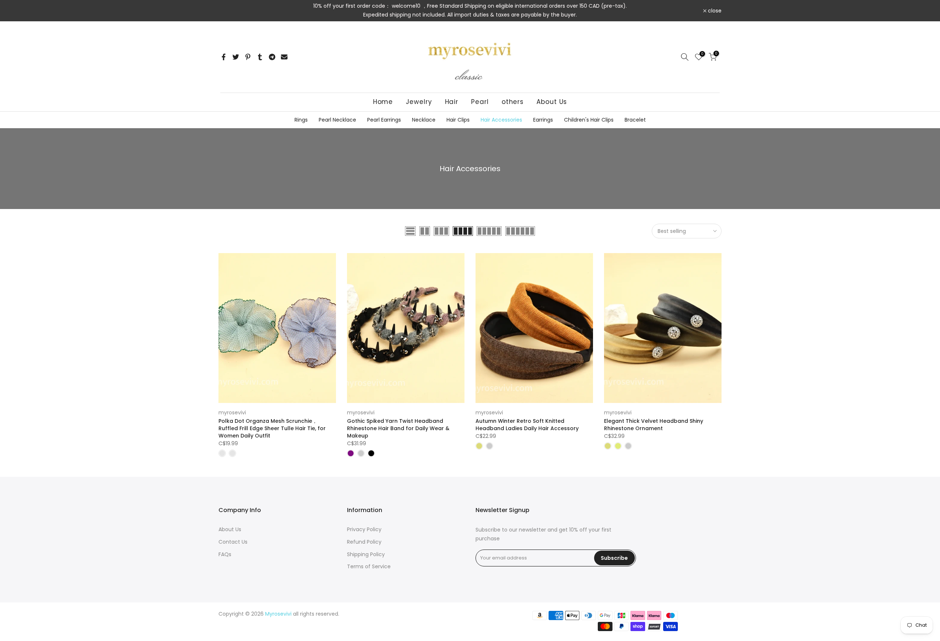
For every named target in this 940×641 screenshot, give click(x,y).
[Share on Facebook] (223, 57)
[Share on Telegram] (272, 57)
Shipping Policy (366, 554)
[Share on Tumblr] (260, 57)
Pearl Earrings (384, 119)
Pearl (480, 101)
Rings (301, 119)
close (229, 10)
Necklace (423, 119)
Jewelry (419, 101)
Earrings (543, 119)
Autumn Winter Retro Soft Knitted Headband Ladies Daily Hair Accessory (527, 424)
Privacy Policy (364, 529)
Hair (452, 101)
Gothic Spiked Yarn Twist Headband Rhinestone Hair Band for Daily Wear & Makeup (398, 428)
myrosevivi (232, 412)
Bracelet (635, 119)
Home (383, 101)
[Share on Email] (284, 57)
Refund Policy (364, 541)
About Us (551, 101)
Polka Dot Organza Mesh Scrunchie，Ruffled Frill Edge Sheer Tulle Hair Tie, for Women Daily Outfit (272, 428)
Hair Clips (458, 119)
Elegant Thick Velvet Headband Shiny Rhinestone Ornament (653, 424)
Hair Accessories (501, 119)
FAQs (224, 554)
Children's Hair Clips (589, 119)
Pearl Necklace (337, 119)
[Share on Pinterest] (248, 57)
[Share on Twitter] (235, 57)
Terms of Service (369, 566)
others (513, 101)
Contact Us (232, 541)
